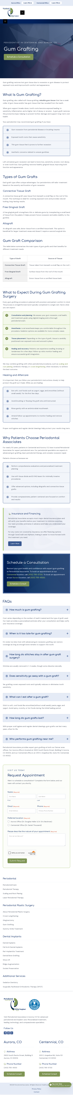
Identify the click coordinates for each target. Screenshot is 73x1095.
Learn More (27, 3)
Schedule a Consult (18, 584)
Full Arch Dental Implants (13, 947)
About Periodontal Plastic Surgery (16, 912)
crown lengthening (37, 367)
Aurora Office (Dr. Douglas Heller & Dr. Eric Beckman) (31, 821)
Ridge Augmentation (11, 964)
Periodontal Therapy (11, 889)
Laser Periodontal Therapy (13, 898)
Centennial (11, 574)
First (9, 800)
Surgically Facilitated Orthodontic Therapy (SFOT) (22, 987)
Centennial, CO (51, 1042)
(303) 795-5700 (35, 574)
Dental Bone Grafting (11, 955)
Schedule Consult (14, 1074)
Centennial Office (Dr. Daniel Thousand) (26, 825)
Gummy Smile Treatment (13, 929)
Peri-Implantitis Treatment (13, 951)
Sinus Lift (6, 960)
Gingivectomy (8, 920)
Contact (36, 1092)
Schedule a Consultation (18, 57)
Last (38, 800)
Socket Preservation (11, 968)
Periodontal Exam (10, 885)
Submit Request (17, 861)
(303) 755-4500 (37, 577)
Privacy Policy (36, 1089)
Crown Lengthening (10, 916)
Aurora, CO (13, 1042)
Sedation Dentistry (10, 982)
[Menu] (22, 12)
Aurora (15, 577)
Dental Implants (9, 943)
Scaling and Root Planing (12, 893)
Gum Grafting (8, 924)
